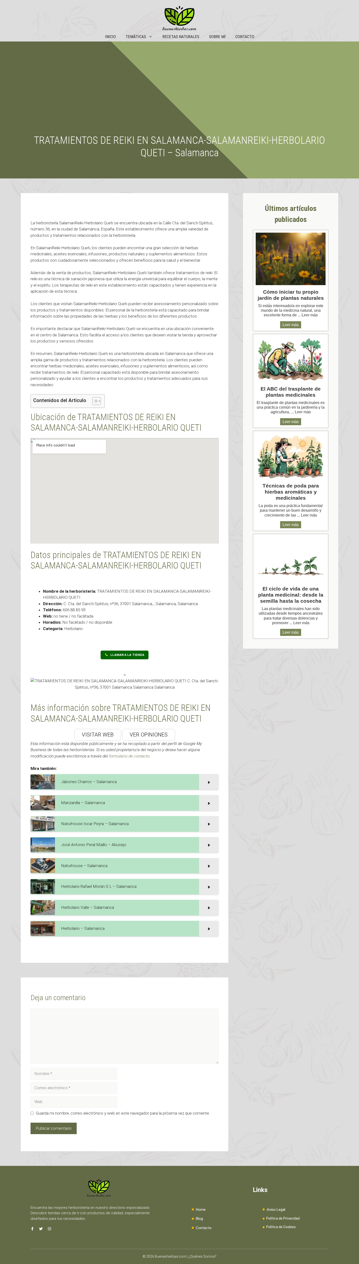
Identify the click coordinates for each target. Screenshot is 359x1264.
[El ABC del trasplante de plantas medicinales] (291, 359)
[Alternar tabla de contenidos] (94, 401)
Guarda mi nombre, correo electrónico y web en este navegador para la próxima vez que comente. (123, 1113)
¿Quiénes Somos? (202, 1256)
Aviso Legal (276, 1209)
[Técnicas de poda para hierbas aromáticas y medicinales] (291, 456)
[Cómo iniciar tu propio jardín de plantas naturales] (291, 259)
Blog (199, 1218)
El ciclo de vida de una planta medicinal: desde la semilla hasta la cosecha (290, 595)
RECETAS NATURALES (180, 36)
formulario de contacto (129, 756)
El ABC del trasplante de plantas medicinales (291, 392)
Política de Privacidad (283, 1218)
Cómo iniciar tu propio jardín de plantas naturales (291, 295)
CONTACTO (244, 36)
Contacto (203, 1228)
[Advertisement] (179, 97)
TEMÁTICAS (136, 36)
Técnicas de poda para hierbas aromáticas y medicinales (291, 492)
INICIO (110, 36)
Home (201, 1209)
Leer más (310, 315)
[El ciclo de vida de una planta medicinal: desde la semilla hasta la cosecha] (291, 559)
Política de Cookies (281, 1227)
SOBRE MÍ (217, 36)
